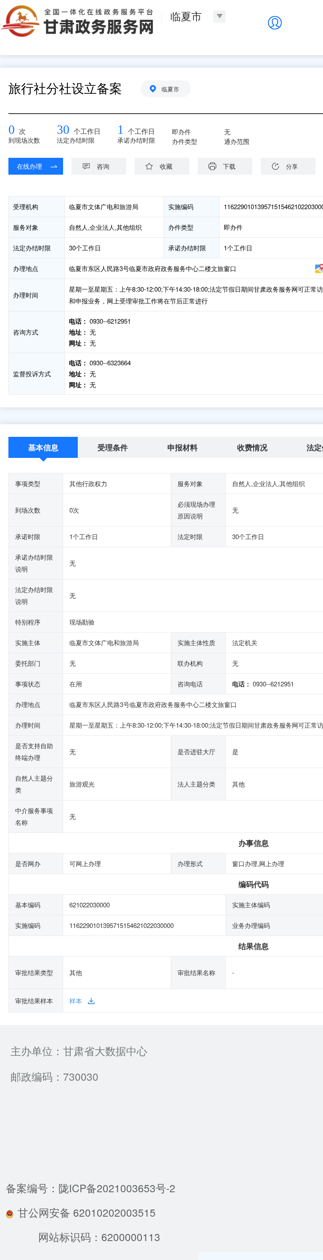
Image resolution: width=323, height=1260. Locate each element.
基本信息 (43, 447)
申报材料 (182, 447)
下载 (229, 166)
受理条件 (113, 447)
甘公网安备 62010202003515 (87, 1212)
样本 (75, 1000)
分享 (292, 166)
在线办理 (29, 166)
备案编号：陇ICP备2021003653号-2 (90, 1187)
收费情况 (252, 447)
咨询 (103, 166)
